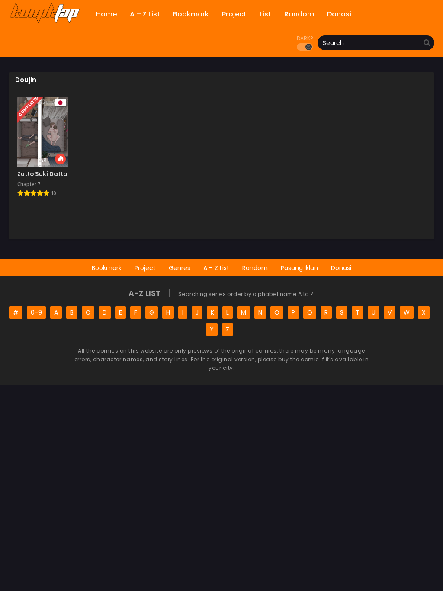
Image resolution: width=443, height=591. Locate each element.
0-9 (36, 312)
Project (145, 267)
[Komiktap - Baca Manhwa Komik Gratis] (45, 21)
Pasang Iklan (299, 267)
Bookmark (107, 267)
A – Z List (216, 267)
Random (255, 267)
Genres (179, 267)
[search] (427, 43)
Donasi (341, 267)
